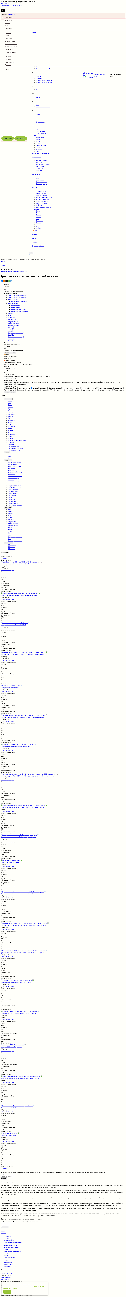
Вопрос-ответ (9, 38)
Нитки (37, 219)
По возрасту (36, 174)
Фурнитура (24, 271)
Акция (6, 1255)
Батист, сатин (40, 137)
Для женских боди (13, 478)
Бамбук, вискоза (13, 523)
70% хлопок (11, 549)
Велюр (10, 531)
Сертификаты (9, 50)
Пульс (38, 147)
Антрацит (10, 438)
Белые (10, 401)
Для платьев (11, 474)
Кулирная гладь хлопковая (44, 82)
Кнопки (38, 211)
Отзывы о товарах (10, 52)
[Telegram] (11, 281)
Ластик (38, 90)
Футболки (39, 205)
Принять (7, 1292)
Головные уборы (41, 191)
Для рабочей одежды (14, 486)
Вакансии (8, 26)
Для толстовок (12, 501)
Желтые (10, 405)
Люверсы (38, 215)
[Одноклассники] (4, 281)
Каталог (3, 1231)
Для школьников (13, 503)
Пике (37, 105)
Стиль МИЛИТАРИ (41, 203)
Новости (7, 23)
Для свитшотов (12, 499)
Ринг (9, 458)
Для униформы (12, 494)
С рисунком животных (14, 450)
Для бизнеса (36, 157)
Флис (37, 130)
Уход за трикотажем (11, 44)
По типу (34, 188)
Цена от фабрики (9, 1257)
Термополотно (40, 122)
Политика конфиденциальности (13, 1242)
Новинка (6, 1253)
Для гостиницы (12, 464)
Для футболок (12, 496)
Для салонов (11, 468)
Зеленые (10, 430)
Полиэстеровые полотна (15, 541)
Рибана (38, 114)
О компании (8, 20)
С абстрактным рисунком (15, 448)
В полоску (11, 442)
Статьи (7, 35)
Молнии (38, 217)
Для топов (11, 480)
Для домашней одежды (15, 472)
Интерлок (10, 513)
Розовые (10, 413)
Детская (38, 178)
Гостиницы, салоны (41, 161)
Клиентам (3, 1233)
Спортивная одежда (42, 201)
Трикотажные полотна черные (17, 440)
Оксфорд (38, 143)
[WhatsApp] (9, 281)
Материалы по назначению (12, 271)
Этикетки (38, 229)
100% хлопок (12, 545)
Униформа (39, 170)
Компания (4, 1229)
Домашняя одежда (41, 195)
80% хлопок (11, 547)
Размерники (39, 221)
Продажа (8, 59)
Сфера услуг (39, 168)
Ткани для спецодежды (11, 1247)
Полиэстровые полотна (43, 107)
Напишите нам (5, 1280)
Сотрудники (8, 29)
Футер (9, 509)
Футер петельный (41, 131)
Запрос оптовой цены (7, 570)
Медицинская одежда (43, 165)
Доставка (8, 65)
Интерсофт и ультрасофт (15, 537)
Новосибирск (11, 14)
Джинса (10, 529)
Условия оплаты (9, 62)
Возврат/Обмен (10, 41)
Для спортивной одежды (15, 488)
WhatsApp (90, 77)
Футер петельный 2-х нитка (19, 309)
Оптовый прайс (12, 4)
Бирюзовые (11, 426)
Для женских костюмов (15, 476)
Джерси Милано (13, 525)
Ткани (2, 271)
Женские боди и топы (42, 199)
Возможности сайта (11, 47)
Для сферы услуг (13, 492)
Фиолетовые (11, 421)
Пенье (9, 456)
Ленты (37, 213)
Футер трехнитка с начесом (19, 302)
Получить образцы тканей (99, 75)
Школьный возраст (41, 182)
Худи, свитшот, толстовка (43, 207)
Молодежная (40, 180)
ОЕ (8, 454)
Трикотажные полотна (10, 1245)
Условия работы (9, 1240)
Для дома (39, 163)
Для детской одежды (14, 466)
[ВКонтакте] (2, 281)
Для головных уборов (14, 462)
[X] (6, 281)
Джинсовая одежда (42, 193)
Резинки (38, 223)
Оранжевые (11, 411)
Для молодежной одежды (16, 484)
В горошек (11, 444)
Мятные (10, 428)
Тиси (37, 151)
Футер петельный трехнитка (19, 311)
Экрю (9, 403)
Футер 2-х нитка (15, 305)
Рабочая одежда (41, 166)
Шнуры (38, 227)
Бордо (10, 419)
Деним (38, 139)
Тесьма (38, 225)
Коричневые (11, 434)
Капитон (38, 76)
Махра (38, 97)
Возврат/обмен (8, 1265)
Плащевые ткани (41, 145)
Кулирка (10, 511)
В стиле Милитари (13, 490)
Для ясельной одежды (15, 505)
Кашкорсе (39, 78)
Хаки (9, 432)
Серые (10, 436)
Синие (9, 425)
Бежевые (10, 407)
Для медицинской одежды (16, 482)
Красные (10, 417)
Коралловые (11, 415)
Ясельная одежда (41, 184)
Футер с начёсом (41, 133)
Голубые (10, 423)
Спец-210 (39, 149)
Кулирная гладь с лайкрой (44, 80)
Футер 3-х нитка (15, 307)
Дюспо (38, 141)
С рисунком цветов (13, 446)
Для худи (10, 497)
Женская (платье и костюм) (44, 197)
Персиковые (11, 409)
